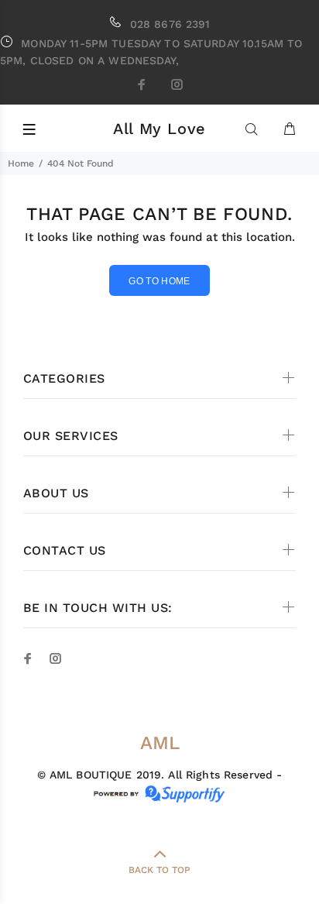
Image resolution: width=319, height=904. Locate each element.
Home (21, 163)
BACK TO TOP (159, 869)
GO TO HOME (159, 281)
